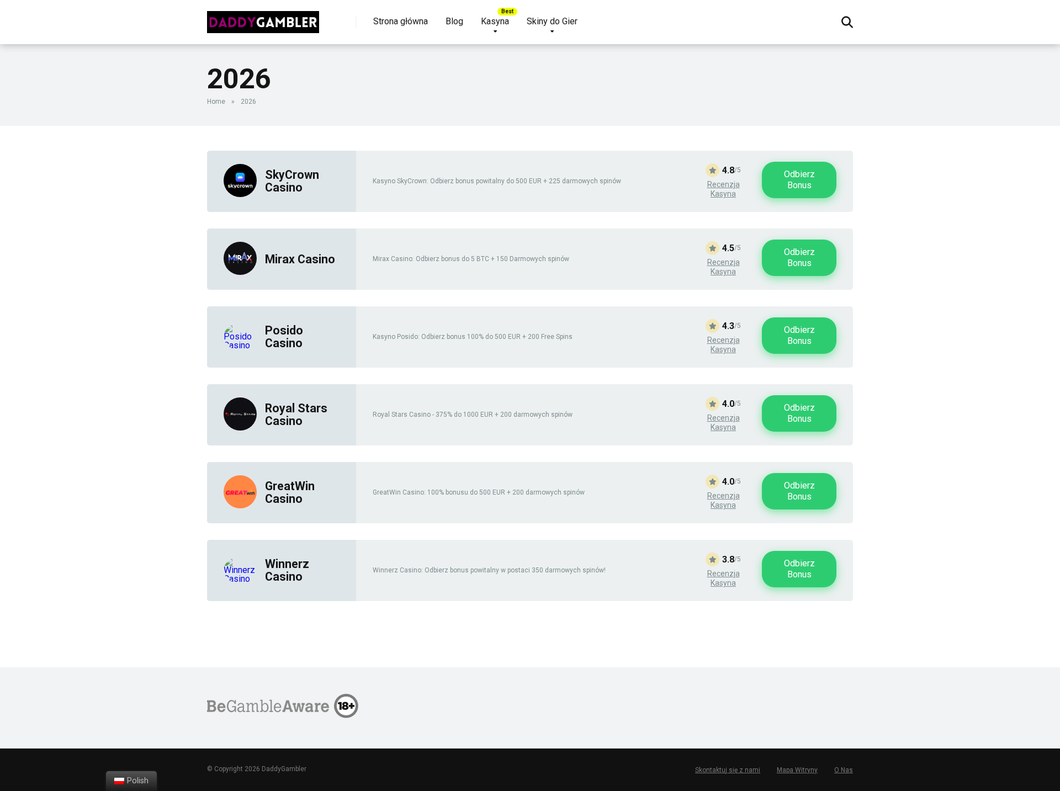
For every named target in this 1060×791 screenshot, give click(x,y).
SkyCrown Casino (292, 181)
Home (216, 101)
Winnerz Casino (287, 570)
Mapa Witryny (797, 770)
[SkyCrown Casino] (240, 194)
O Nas (843, 770)
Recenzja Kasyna (723, 189)
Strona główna (400, 21)
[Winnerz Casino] (240, 579)
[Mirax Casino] (240, 272)
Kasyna (495, 21)
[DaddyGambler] (263, 18)
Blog (454, 21)
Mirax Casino (300, 259)
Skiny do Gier (552, 21)
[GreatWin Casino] (240, 505)
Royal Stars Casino (296, 414)
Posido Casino (284, 336)
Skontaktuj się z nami (727, 770)
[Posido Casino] (240, 345)
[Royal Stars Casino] (240, 427)
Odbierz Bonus (799, 179)
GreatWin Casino (290, 492)
